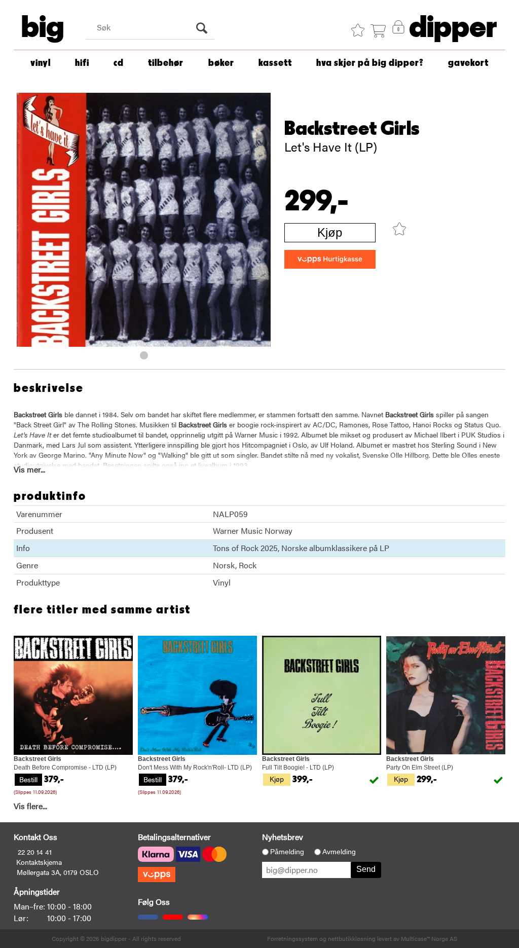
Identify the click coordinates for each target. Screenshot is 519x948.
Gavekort (468, 63)
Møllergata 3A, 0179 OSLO (58, 872)
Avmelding (339, 852)
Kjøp (329, 232)
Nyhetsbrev (282, 837)
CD (119, 63)
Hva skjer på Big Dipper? (370, 63)
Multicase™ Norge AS (429, 938)
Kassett (275, 63)
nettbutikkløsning (352, 938)
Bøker (221, 63)
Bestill (28, 779)
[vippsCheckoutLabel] (330, 259)
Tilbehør (165, 63)
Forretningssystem (292, 938)
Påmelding (287, 852)
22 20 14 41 (35, 852)
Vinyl (40, 63)
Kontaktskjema (39, 862)
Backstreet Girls (352, 129)
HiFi (82, 63)
